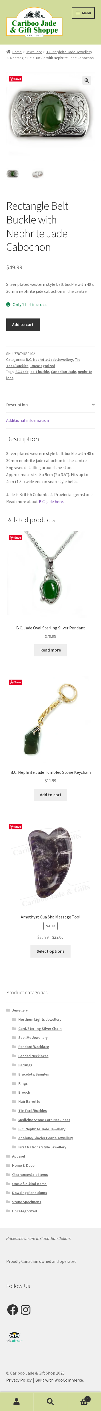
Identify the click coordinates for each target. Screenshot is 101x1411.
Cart (77, 1397)
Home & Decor (24, 1165)
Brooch (24, 1092)
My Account (17, 1402)
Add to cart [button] (50, 794)
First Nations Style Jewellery (42, 1147)
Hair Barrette (29, 1101)
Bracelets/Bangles (33, 1074)
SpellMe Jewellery (33, 1037)
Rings (23, 1083)
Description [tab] (17, 404)
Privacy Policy (19, 1380)
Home (17, 51)
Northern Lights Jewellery (39, 1019)
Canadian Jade (63, 371)
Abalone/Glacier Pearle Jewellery (45, 1137)
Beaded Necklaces (33, 1055)
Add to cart (23, 324)
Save (17, 79)
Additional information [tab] (27, 420)
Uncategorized (42, 365)
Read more (50, 650)
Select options (50, 951)
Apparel (18, 1156)
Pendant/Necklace (33, 1046)
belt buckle (39, 371)
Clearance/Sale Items (30, 1174)
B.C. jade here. (51, 501)
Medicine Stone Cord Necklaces (44, 1119)
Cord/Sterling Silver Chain (40, 1028)
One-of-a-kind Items (29, 1183)
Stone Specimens (26, 1201)
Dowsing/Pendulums (29, 1192)
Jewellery (34, 51)
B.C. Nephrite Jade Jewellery (69, 51)
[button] (86, 80)
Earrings (25, 1065)
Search (50, 1402)
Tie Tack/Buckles (32, 1110)
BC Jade (22, 371)
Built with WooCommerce (59, 1380)
